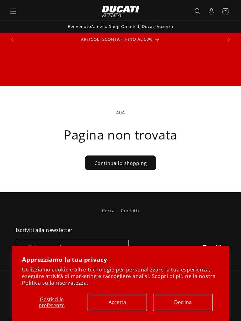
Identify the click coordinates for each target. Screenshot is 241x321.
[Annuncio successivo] (229, 39)
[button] (13, 11)
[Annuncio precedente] (12, 39)
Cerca (108, 210)
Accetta (117, 302)
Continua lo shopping (120, 163)
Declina (183, 302)
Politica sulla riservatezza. (55, 282)
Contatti (130, 210)
